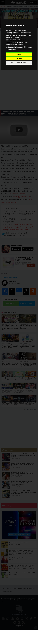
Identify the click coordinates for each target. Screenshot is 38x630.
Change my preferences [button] (19, 63)
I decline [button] (19, 58)
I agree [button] (19, 54)
